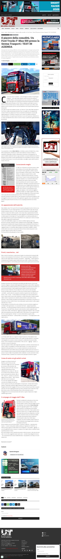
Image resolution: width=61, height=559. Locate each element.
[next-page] (4, 493)
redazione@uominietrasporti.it (12, 548)
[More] (37, 64)
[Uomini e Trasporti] (11, 21)
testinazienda (25, 497)
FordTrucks (8, 497)
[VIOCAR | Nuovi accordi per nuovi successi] (20, 484)
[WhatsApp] (8, 504)
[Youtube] (29, 550)
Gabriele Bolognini (5, 60)
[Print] (19, 504)
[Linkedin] (11, 504)
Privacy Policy (10, 515)
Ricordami (51, 85)
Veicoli (6, 32)
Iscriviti (20, 518)
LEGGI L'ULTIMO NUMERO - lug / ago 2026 (50, 108)
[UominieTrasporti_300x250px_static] (51, 66)
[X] (5, 504)
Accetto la (8, 515)
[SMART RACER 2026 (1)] (30, 11)
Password (51, 78)
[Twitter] (27, 550)
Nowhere (9, 556)
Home (2, 32)
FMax (5, 497)
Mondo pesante (11, 32)
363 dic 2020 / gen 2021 (5, 34)
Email (2, 511)
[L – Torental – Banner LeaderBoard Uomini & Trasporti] (51, 69)
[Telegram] (13, 504)
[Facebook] (2, 504)
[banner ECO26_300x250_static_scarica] (10, 473)
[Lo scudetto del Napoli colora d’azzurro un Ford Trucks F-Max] (33, 484)
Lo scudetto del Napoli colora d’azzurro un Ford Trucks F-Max (33, 490)
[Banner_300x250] (30, 473)
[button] (58, 28)
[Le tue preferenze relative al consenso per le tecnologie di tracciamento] (2, 557)
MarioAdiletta (14, 497)
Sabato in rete (4, 487)
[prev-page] (2, 493)
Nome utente (51, 74)
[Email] (16, 504)
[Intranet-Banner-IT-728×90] (40, 23)
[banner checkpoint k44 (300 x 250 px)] (51, 105)
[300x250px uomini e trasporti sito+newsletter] (51, 50)
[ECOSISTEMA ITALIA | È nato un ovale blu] (7, 484)
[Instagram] (32, 550)
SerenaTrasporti (19, 497)
